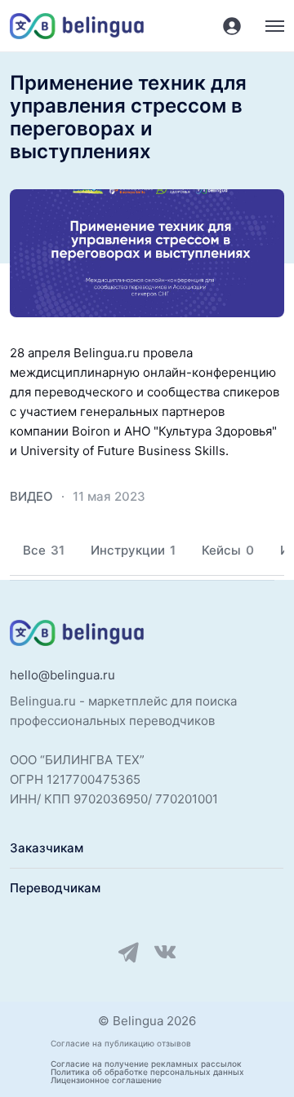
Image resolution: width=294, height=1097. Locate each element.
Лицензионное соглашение (106, 1080)
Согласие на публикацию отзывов (121, 1043)
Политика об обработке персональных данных (147, 1072)
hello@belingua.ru (62, 675)
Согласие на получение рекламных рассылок (146, 1063)
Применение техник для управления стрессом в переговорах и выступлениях (128, 117)
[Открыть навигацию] (274, 26)
